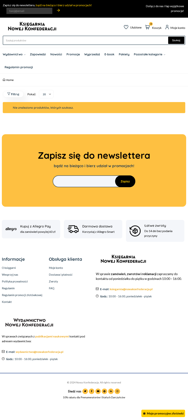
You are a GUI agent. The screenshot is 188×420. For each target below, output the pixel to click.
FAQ (51, 288)
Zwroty (53, 281)
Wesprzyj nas (10, 274)
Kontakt (7, 301)
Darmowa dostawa (97, 226)
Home (10, 80)
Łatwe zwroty (155, 226)
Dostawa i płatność (61, 274)
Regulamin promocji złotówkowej (22, 295)
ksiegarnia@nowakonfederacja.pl (131, 289)
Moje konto (56, 267)
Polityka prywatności (15, 281)
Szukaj (176, 40)
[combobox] (46, 94)
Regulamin (8, 288)
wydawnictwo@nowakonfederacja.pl (39, 351)
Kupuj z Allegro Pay (35, 226)
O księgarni (9, 267)
